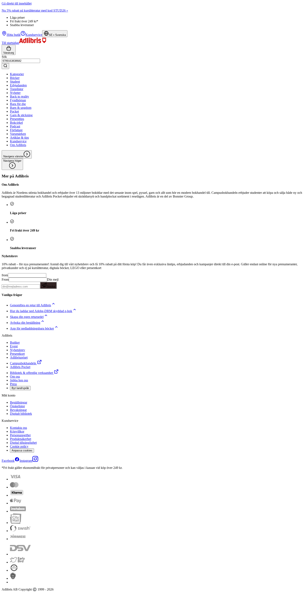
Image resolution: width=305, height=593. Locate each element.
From (5, 279)
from (5, 275)
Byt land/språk (20, 388)
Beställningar (18, 402)
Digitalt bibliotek (21, 413)
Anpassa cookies (22, 450)
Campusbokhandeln (23, 363)
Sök (4, 56)
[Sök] (5, 66)
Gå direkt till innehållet (17, 3)
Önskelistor (17, 406)
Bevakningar (18, 410)
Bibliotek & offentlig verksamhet (31, 373)
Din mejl (53, 283)
